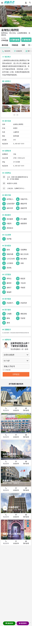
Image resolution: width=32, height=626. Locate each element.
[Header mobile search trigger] (30, 2)
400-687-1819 (19, 144)
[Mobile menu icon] (2, 3)
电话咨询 (6, 410)
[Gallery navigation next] (17, 115)
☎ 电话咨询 (22, 623)
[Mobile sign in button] (26, 2)
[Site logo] (9, 3)
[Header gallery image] (16, 13)
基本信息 (5, 45)
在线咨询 (16, 410)
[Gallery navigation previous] (14, 115)
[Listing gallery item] (6, 108)
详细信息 (15, 45)
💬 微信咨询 (9, 623)
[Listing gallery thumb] (16, 94)
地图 (23, 45)
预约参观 (26, 410)
